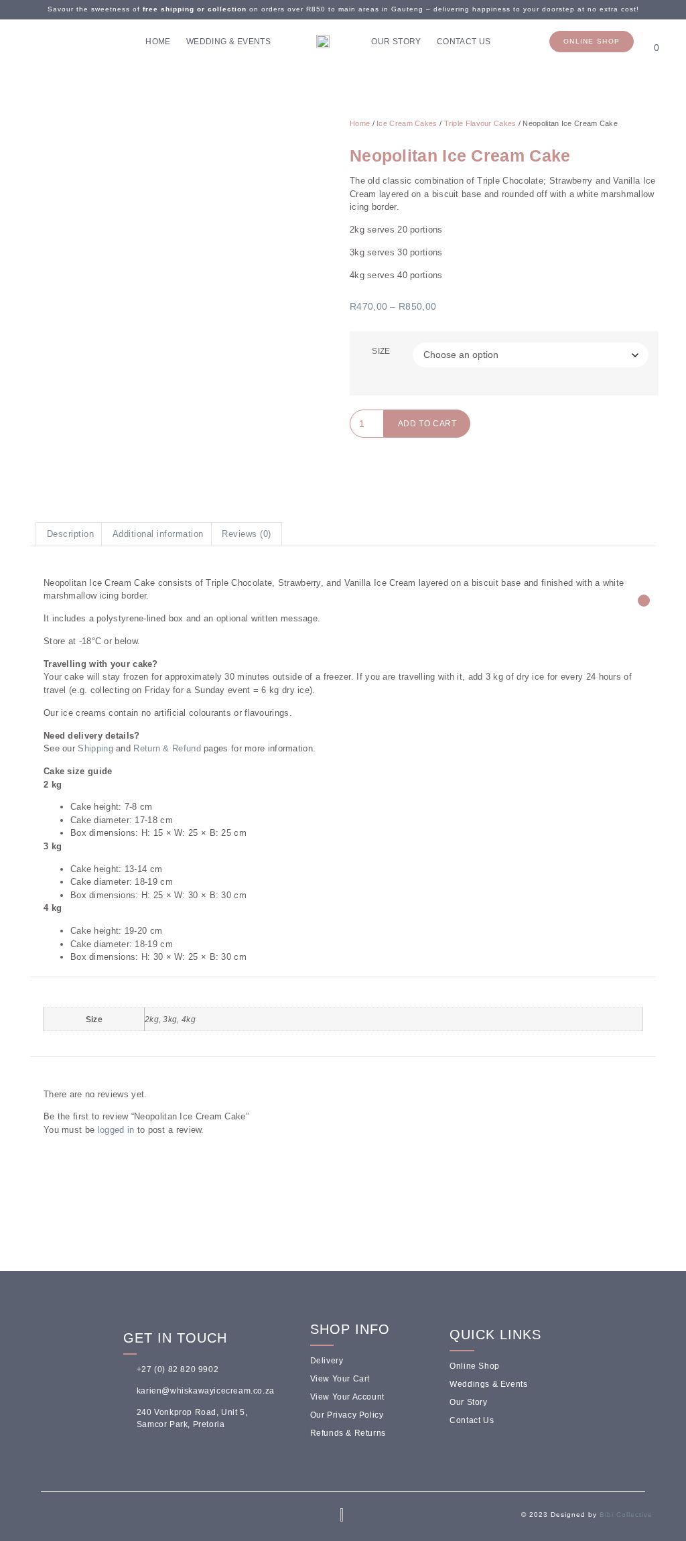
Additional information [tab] (158, 534)
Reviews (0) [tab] (246, 534)
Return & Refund (167, 748)
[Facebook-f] (45, 1517)
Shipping (95, 748)
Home (158, 41)
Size (381, 351)
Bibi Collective (626, 1514)
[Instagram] (37, 42)
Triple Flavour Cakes (480, 123)
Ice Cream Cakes (406, 123)
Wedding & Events (228, 41)
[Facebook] (17, 42)
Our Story (396, 41)
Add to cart (427, 423)
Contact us (464, 41)
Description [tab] (70, 534)
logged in (116, 1130)
